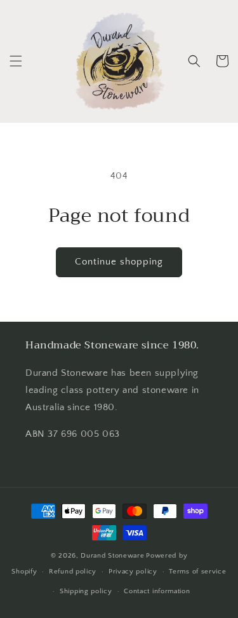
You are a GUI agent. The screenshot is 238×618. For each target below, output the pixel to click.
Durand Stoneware (112, 556)
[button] (16, 61)
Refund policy (72, 571)
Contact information (157, 591)
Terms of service (197, 571)
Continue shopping (119, 261)
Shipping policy (86, 591)
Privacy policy (133, 571)
